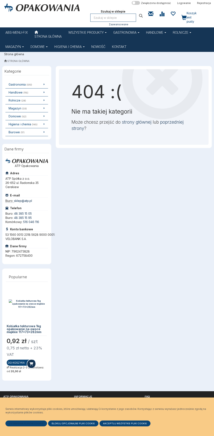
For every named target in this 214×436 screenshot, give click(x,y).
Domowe (38, 47)
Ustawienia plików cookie (26, 423)
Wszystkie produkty (86, 33)
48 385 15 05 (23, 213)
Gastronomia (125, 33)
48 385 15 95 (23, 217)
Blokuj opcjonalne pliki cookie (73, 423)
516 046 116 (31, 222)
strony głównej (137, 122)
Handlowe (155, 33)
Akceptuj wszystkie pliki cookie (125, 423)
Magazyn (13, 47)
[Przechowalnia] (173, 13)
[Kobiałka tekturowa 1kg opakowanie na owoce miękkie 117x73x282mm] (27, 304)
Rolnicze (181, 33)
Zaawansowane (118, 24)
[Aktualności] (150, 13)
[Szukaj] (141, 16)
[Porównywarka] (162, 13)
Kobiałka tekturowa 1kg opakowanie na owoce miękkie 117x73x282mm (24, 329)
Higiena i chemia (68, 47)
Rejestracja (204, 3)
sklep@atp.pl (23, 201)
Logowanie (184, 3)
